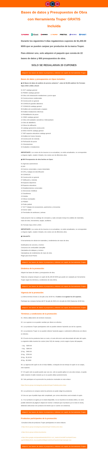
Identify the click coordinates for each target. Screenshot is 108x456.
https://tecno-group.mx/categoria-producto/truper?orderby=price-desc (43, 385)
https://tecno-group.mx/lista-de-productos (34, 432)
